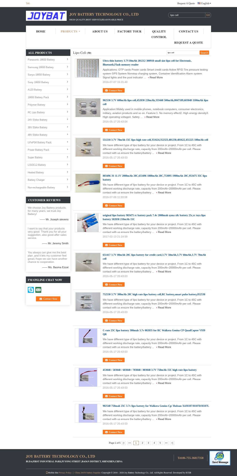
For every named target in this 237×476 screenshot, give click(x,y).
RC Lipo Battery (36, 112)
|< (124, 443)
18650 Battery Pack (38, 97)
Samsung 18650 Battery (41, 67)
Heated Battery (36, 172)
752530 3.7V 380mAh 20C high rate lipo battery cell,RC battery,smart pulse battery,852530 (154, 294)
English (205, 3)
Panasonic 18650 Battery (41, 59)
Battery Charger (36, 180)
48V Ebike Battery (37, 134)
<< (129, 443)
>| (172, 443)
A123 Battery (35, 89)
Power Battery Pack (38, 149)
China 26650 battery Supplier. (88, 472)
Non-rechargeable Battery (41, 187)
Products (69, 31)
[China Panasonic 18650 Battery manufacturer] (46, 16)
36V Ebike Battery (37, 127)
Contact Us (188, 31)
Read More (156, 77)
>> (166, 443)
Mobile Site (53, 472)
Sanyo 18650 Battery (39, 74)
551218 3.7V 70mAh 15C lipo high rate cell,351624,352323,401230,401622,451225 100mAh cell (155, 139)
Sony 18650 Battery (38, 82)
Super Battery (35, 157)
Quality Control (159, 34)
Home (40, 31)
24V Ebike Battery (37, 119)
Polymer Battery (36, 104)
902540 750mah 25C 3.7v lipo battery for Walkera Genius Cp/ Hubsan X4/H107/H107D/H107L (156, 406)
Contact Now (115, 90)
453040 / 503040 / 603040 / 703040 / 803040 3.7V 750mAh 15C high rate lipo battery (150, 370)
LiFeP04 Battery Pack (39, 142)
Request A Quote (186, 3)
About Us (100, 31)
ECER (188, 472)
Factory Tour (129, 31)
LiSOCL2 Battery (37, 164)
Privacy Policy (65, 472)
